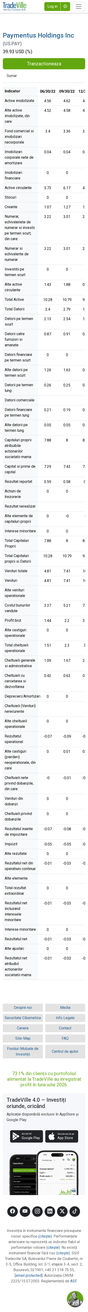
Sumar (12, 76)
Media (65, 1007)
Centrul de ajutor (65, 1051)
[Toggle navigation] (78, 6)
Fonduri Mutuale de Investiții (22, 1051)
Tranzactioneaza (44, 64)
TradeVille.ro (14, 6)
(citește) (45, 1236)
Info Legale (65, 1018)
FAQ (65, 1038)
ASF (73, 1281)
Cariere (23, 1028)
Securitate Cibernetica (23, 1018)
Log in (52, 6)
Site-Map (23, 1038)
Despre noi (23, 1007)
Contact (65, 1028)
